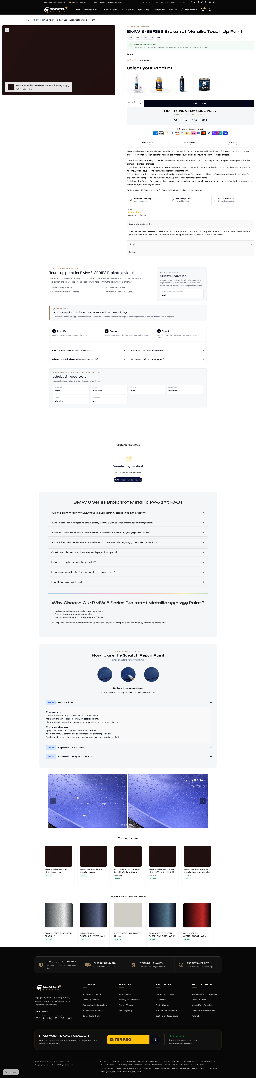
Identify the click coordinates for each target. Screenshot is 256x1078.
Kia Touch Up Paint (198, 1065)
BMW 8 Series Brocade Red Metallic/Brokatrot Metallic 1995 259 (197, 872)
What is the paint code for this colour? (73, 350)
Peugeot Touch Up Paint (189, 1068)
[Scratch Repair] (55, 9)
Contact (155, 2)
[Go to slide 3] (126, 825)
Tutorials (182, 2)
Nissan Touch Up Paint (169, 1068)
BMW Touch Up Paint (43, 20)
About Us (146, 2)
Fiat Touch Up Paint (124, 1065)
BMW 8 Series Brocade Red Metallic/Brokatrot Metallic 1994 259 (127, 872)
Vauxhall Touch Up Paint (132, 1072)
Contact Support (163, 1005)
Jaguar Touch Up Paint (180, 1065)
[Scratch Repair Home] (49, 989)
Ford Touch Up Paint (107, 1065)
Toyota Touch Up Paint (208, 1068)
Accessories (143, 9)
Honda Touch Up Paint (142, 1065)
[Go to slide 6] (134, 825)
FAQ (161, 2)
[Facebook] (37, 1017)
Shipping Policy (125, 1010)
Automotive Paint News (93, 1010)
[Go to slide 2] (124, 825)
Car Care (173, 9)
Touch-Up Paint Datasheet (203, 1010)
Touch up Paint (110, 9)
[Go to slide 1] (122, 825)
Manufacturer (90, 9)
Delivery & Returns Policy (130, 999)
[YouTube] (62, 1017)
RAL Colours (128, 9)
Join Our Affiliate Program (167, 1010)
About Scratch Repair (92, 994)
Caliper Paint (159, 9)
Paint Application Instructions (205, 994)
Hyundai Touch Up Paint (161, 1065)
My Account (161, 999)
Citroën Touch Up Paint (189, 1061)
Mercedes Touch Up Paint (133, 1068)
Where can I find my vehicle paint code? (74, 359)
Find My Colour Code (165, 994)
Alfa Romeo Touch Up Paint (110, 1061)
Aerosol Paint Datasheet (202, 1005)
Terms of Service (126, 1005)
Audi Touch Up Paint (153, 1061)
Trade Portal (191, 9)
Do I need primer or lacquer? (147, 359)
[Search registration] (154, 1039)
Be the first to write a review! (128, 480)
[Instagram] (49, 1017)
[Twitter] (56, 1017)
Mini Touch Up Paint (151, 1068)
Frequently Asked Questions (95, 1005)
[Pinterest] (69, 1017)
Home (77, 9)
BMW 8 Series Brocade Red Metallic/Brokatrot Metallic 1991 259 (162, 872)
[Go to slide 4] (129, 825)
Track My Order (199, 999)
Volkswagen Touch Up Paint (110, 1072)
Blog (167, 2)
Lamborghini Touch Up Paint (110, 1068)
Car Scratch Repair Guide (167, 1016)
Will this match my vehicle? (147, 350)
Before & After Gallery (92, 1016)
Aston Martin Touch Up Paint (133, 1061)
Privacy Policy (125, 994)
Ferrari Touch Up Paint (208, 1061)
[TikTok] (43, 1017)
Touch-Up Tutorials (91, 999)
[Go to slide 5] (131, 825)
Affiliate (174, 2)
